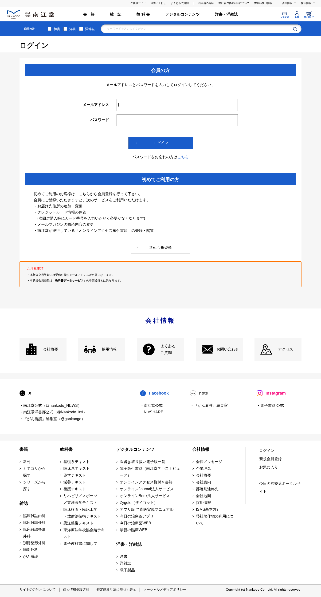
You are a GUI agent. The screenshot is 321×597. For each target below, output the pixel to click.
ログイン (266, 451)
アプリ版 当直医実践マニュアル (146, 509)
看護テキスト (74, 489)
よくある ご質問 (168, 349)
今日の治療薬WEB (135, 523)
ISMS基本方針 (208, 509)
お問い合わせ (158, 3)
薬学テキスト (74, 475)
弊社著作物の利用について (234, 3)
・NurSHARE (151, 412)
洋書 (72, 29)
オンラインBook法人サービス (145, 496)
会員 (297, 17)
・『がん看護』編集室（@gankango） (52, 419)
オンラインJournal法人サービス (147, 489)
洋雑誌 (90, 29)
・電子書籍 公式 (270, 405)
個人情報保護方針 (76, 589)
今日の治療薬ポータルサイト (280, 488)
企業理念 (203, 468)
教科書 (66, 449)
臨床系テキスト (76, 468)
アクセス (285, 349)
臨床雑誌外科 (34, 523)
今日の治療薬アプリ (137, 516)
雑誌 (24, 503)
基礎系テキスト (76, 462)
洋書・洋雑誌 (226, 14)
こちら (183, 157)
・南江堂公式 (151, 405)
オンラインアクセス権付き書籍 (146, 482)
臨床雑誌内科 (34, 516)
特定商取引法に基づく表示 (116, 589)
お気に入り (268, 467)
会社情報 (287, 3)
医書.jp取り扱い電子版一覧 (142, 462)
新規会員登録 (270, 459)
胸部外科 (30, 550)
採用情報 (306, 3)
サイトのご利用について (38, 589)
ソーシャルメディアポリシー (164, 589)
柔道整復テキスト (78, 523)
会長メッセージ (209, 462)
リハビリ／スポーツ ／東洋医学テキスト (80, 499)
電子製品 (127, 570)
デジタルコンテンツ (182, 14)
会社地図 (203, 496)
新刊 (27, 462)
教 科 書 (143, 14)
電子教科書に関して (80, 544)
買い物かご (309, 17)
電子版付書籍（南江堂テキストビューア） (150, 472)
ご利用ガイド (138, 3)
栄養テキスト (74, 482)
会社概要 (50, 349)
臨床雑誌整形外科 (34, 532)
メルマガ (285, 17)
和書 (57, 29)
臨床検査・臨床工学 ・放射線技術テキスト (82, 512)
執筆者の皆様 (206, 3)
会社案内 (203, 482)
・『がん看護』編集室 (209, 405)
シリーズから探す (34, 485)
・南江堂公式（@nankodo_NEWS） (51, 405)
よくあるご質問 (180, 3)
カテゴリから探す (34, 472)
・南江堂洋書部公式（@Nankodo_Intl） (53, 412)
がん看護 (30, 556)
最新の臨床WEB (133, 530)
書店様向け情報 (263, 3)
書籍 (24, 449)
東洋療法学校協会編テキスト (84, 533)
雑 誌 (115, 14)
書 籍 (89, 14)
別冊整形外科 (34, 543)
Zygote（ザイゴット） (139, 503)
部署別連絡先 (207, 489)
